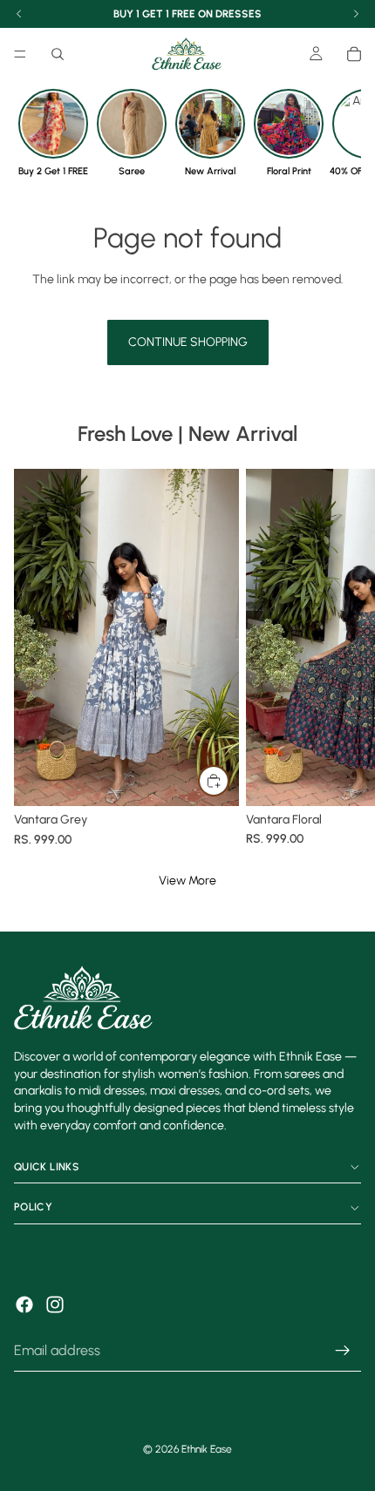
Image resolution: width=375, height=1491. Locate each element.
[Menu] (20, 54)
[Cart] (354, 54)
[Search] (57, 54)
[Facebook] (24, 1304)
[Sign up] (342, 1351)
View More (187, 880)
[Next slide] (342, 659)
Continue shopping (188, 342)
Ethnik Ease (206, 1449)
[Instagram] (54, 1304)
